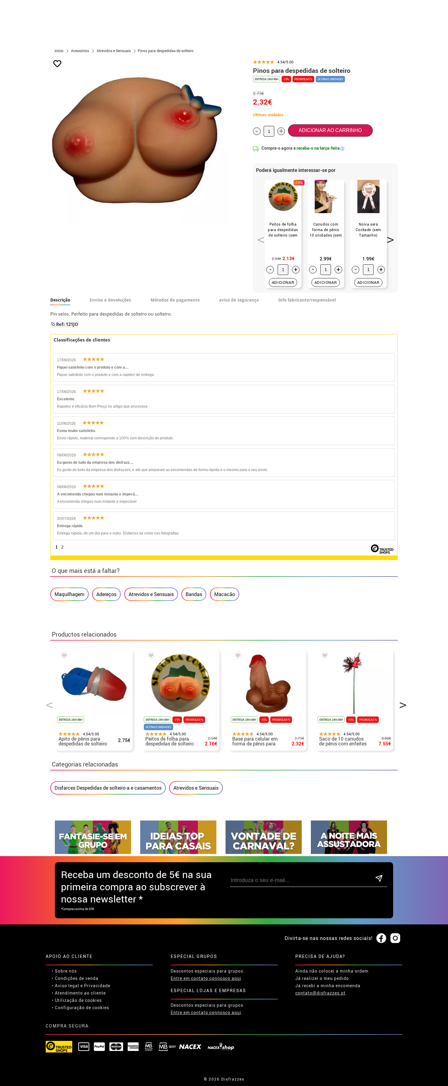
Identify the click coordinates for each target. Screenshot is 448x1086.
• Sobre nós (64, 971)
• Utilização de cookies (77, 1000)
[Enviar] (379, 879)
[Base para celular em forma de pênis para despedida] (237, 656)
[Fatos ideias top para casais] (178, 852)
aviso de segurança (239, 300)
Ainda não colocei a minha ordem (331, 971)
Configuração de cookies (82, 1007)
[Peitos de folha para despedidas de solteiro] (150, 656)
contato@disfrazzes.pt (320, 993)
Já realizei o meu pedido (322, 978)
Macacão (224, 594)
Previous (259, 236)
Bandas (194, 594)
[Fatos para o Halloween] (349, 852)
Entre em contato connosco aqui (206, 978)
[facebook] (381, 938)
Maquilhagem (69, 594)
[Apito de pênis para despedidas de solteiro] (63, 656)
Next (388, 236)
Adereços (106, 594)
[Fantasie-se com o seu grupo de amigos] (93, 852)
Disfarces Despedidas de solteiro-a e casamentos (108, 787)
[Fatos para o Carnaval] (264, 852)
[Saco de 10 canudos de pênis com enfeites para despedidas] (324, 656)
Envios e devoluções (110, 300)
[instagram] (395, 938)
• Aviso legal (65, 985)
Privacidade (97, 985)
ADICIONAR (283, 282)
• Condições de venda (75, 978)
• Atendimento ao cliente (79, 993)
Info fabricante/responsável (307, 300)
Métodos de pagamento (175, 300)
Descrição (60, 300)
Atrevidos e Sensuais (151, 594)
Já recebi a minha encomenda (328, 985)
